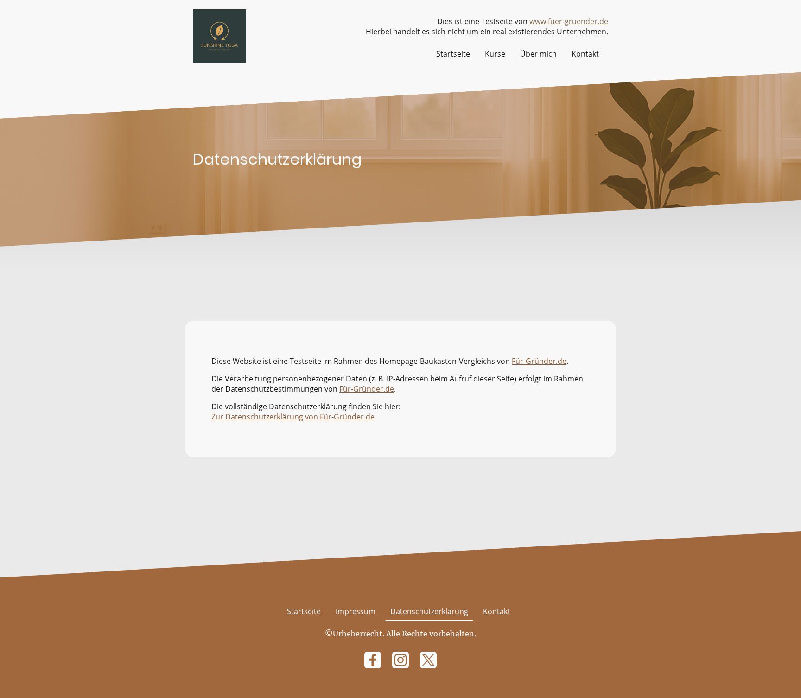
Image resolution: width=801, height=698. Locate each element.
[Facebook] (372, 660)
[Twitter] (428, 660)
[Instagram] (400, 660)
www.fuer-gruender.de (568, 21)
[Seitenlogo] (219, 36)
